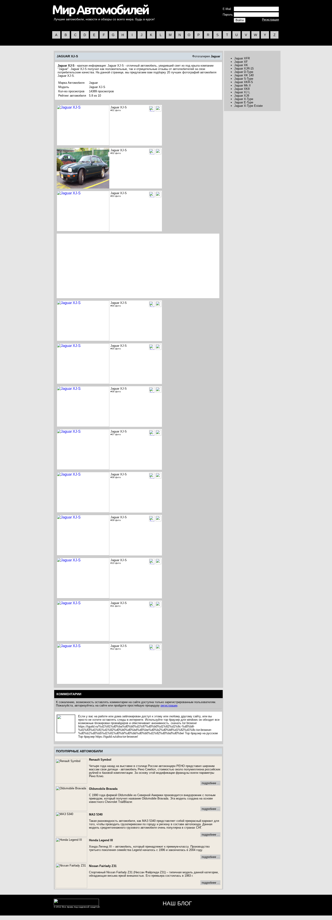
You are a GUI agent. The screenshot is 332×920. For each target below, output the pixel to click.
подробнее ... (211, 783)
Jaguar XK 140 (244, 75)
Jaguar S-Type (243, 78)
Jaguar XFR (242, 58)
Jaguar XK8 (242, 89)
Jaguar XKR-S (243, 82)
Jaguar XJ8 (241, 95)
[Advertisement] (95, 265)
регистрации (169, 705)
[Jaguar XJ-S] (158, 109)
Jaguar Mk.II (242, 85)
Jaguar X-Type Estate (248, 105)
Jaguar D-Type (243, 72)
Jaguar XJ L (242, 92)
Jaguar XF (241, 61)
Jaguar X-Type (243, 99)
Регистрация (270, 19)
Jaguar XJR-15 (244, 68)
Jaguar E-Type (243, 102)
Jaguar (215, 56)
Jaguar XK (241, 65)
